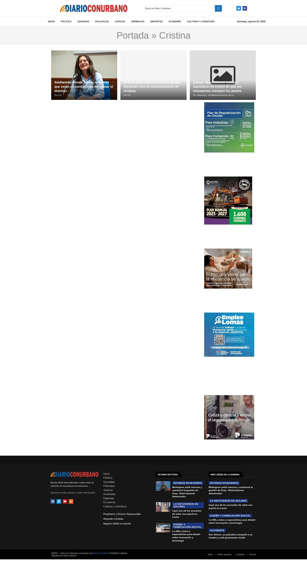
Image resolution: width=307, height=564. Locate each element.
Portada (133, 35)
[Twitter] (59, 501)
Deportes (156, 21)
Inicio (51, 21)
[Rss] (71, 501)
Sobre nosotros (224, 554)
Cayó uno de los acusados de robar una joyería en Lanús (186, 513)
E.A (59, 95)
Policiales (102, 21)
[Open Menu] (245, 8)
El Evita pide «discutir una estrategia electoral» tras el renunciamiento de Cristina (152, 87)
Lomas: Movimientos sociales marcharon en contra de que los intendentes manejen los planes (217, 87)
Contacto (240, 554)
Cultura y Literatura (201, 21)
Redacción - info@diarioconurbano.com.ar (215, 95)
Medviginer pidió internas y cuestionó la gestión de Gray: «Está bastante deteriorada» (231, 490)
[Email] (238, 8)
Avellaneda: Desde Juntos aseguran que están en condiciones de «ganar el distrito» (83, 87)
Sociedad (83, 21)
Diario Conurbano (101, 553)
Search (218, 8)
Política (66, 21)
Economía (175, 21)
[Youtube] (65, 501)
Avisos (252, 554)
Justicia (120, 21)
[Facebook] (53, 501)
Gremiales (137, 21)
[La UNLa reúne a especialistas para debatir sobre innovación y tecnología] (163, 527)
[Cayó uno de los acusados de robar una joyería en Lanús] (163, 507)
